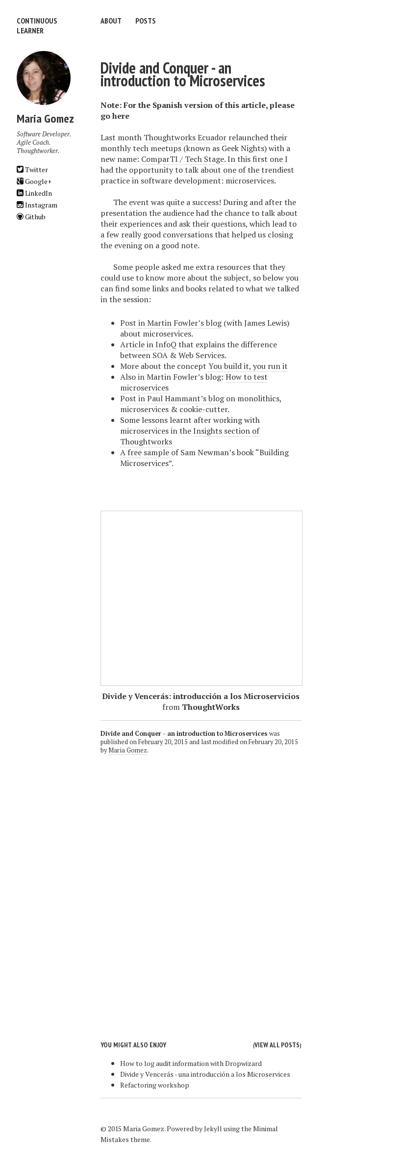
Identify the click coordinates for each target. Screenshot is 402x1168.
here (120, 115)
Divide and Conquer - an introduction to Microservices (182, 74)
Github (35, 216)
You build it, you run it (248, 366)
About (111, 21)
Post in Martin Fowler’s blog (171, 322)
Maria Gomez (127, 750)
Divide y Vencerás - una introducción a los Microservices (205, 1074)
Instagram (40, 204)
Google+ (37, 181)
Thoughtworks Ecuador (185, 137)
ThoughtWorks (211, 706)
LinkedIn (38, 193)
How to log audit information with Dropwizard (191, 1063)
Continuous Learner (37, 25)
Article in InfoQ (148, 344)
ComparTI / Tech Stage (182, 159)
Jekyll (213, 1128)
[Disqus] (201, 889)
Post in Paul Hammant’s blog (172, 398)
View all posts (277, 1044)
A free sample (144, 452)
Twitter (36, 169)
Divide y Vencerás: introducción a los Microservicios (201, 696)
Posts (145, 21)
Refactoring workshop (154, 1085)
